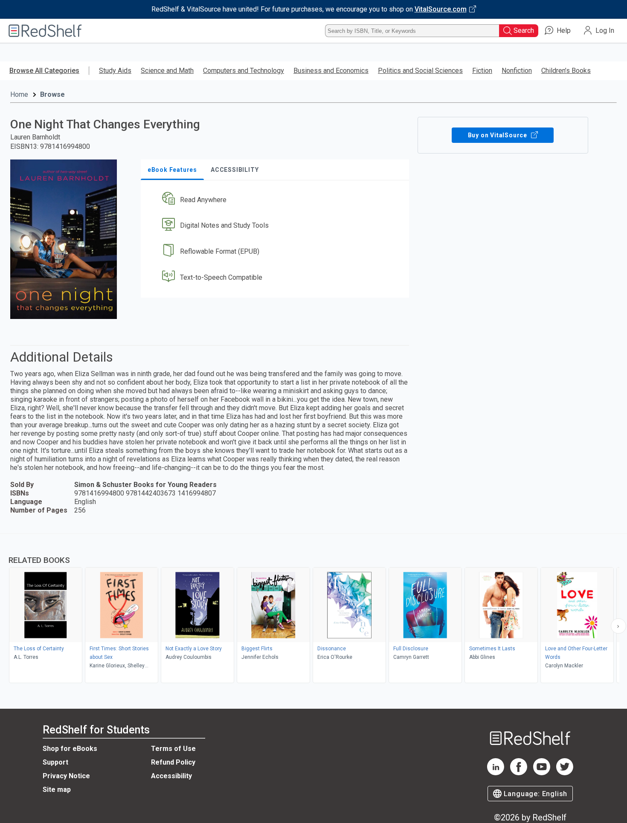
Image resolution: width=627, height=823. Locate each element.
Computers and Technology (243, 71)
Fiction (482, 71)
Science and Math (167, 71)
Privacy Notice (66, 776)
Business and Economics (331, 71)
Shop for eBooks (70, 749)
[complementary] (313, 609)
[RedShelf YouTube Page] (541, 773)
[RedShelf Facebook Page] (518, 773)
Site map (57, 789)
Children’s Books (566, 71)
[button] (276, 200)
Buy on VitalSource (498, 135)
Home (19, 94)
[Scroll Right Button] (618, 626)
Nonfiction (517, 71)
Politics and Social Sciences (420, 71)
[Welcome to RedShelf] (45, 30)
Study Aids (115, 71)
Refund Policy (173, 762)
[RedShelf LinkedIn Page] (495, 773)
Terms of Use (173, 749)
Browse (52, 94)
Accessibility (171, 776)
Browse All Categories (44, 71)
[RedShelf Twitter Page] (564, 773)
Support (55, 762)
